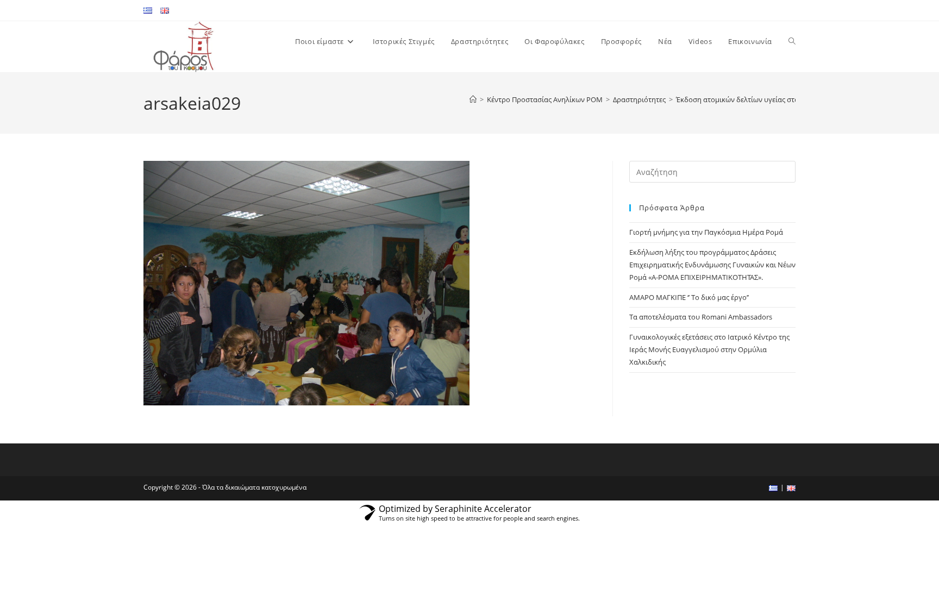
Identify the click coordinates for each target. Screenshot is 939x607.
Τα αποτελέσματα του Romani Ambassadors (700, 317)
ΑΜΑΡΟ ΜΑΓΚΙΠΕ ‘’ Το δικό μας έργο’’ (689, 297)
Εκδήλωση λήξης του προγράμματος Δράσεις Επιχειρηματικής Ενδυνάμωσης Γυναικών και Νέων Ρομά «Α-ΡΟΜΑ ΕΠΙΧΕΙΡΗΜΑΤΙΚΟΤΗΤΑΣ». (712, 265)
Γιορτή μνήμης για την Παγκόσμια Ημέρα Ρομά (706, 232)
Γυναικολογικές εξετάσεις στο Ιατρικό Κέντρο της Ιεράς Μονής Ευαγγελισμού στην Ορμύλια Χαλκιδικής (709, 349)
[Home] (473, 99)
